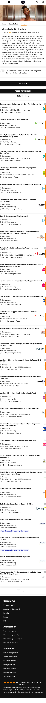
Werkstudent (13, 24)
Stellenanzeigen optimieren (12, 639)
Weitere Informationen (10, 63)
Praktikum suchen (9, 668)
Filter (22, 83)
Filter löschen (23, 96)
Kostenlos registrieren (10, 631)
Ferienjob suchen (9, 665)
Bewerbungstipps (9, 672)
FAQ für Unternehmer (10, 643)
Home (4, 24)
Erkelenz (24, 24)
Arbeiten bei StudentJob (11, 609)
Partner (5, 617)
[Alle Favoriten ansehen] (9, 2)
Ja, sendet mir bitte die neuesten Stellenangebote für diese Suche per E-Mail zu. (23, 72)
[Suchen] (38, 2)
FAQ (4, 621)
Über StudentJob (9, 605)
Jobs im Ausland (9, 676)
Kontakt (6, 613)
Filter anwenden (23, 91)
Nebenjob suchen (9, 661)
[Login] (43, 2)
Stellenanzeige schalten (11, 635)
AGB (14, 692)
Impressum (39, 692)
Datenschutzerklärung (25, 692)
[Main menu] (2, 2)
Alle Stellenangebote (10, 657)
